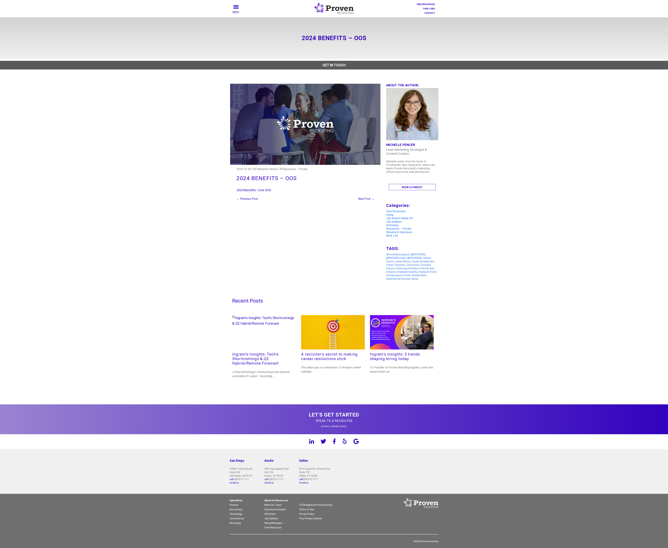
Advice (427, 258)
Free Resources (426, 4)
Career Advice (402, 261)
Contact (429, 13)
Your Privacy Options (310, 518)
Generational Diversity (398, 278)
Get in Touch (334, 65)
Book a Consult (412, 187)
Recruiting (392, 225)
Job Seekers (394, 221)
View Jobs (429, 8)
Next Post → (366, 198)
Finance (234, 505)
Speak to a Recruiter (334, 420)
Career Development (423, 261)
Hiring (389, 214)
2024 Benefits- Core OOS (254, 190)
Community (412, 264)
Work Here (270, 514)
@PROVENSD (414, 258)
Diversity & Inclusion (275, 509)
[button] (239, 12)
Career (390, 261)
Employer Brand (427, 271)
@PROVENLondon (396, 258)
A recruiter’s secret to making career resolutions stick (329, 356)
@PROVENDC (418, 254)
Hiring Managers (273, 523)
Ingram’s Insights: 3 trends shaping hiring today (395, 356)
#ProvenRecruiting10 (398, 254)
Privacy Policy (306, 514)
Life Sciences (237, 518)
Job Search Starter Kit (399, 218)
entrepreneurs (394, 275)
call (231, 479)
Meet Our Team (273, 505)
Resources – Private (398, 228)
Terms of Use (306, 509)
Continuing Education (407, 268)
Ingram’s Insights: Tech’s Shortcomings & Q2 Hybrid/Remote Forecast (255, 358)
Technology (236, 514)
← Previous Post (247, 198)
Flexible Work (419, 275)
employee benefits (407, 271)
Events (407, 275)
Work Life (392, 235)
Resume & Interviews (399, 232)
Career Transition (395, 264)
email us (234, 482)
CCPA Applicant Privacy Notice (315, 505)
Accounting (236, 509)
